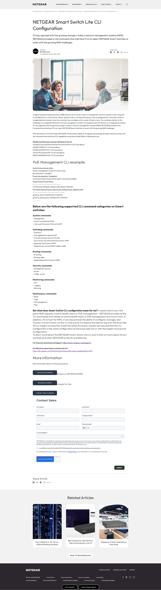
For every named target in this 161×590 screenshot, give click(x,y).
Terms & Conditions (84, 577)
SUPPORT (132, 570)
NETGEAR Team (45, 52)
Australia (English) (31, 580)
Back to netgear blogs (80, 555)
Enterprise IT (77, 4)
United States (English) (108, 580)
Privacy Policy (50, 577)
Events (118, 4)
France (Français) (89, 580)
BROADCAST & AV (91, 4)
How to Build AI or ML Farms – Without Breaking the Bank (47, 543)
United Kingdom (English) (70, 580)
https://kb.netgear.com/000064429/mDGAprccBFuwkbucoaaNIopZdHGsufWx (63, 351)
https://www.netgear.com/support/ (77, 343)
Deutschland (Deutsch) (50, 580)
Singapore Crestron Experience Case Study (114, 543)
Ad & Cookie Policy (66, 577)
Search (127, 4)
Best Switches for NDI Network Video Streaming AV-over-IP (80, 541)
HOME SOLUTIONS (104, 570)
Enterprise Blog (62, 4)
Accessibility (100, 577)
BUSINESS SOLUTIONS (119, 570)
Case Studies (105, 4)
